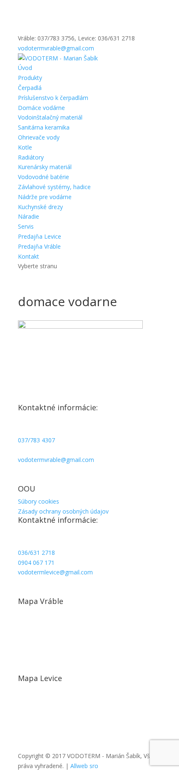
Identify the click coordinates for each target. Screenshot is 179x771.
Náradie (28, 216)
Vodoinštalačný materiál (50, 117)
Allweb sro (84, 766)
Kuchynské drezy (40, 207)
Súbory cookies (38, 501)
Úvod (25, 68)
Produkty (30, 78)
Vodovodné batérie (43, 177)
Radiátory (31, 157)
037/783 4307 (36, 440)
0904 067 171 (36, 562)
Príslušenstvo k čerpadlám (53, 98)
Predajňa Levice (39, 236)
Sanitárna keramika (44, 127)
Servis (26, 226)
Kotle (25, 147)
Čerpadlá (30, 88)
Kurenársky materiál (45, 167)
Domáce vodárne (41, 108)
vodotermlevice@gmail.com (55, 572)
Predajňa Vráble (39, 246)
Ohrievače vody (39, 137)
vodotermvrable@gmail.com (56, 460)
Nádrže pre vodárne (45, 197)
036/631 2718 (36, 552)
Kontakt (28, 256)
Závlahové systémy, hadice (54, 187)
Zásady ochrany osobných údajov (63, 511)
